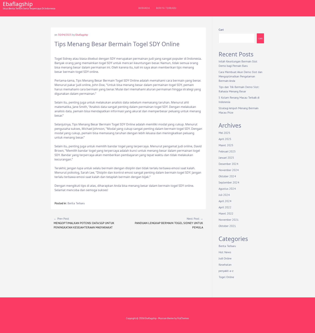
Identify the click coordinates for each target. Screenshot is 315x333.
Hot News (225, 252)
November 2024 (229, 170)
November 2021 (229, 219)
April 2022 (225, 207)
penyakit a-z (226, 271)
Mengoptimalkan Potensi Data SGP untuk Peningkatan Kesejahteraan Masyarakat (84, 223)
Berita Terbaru (166, 8)
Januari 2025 (226, 157)
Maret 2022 (226, 213)
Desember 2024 (228, 164)
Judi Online (225, 258)
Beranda (144, 8)
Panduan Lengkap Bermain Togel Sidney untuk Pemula (169, 223)
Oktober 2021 (227, 226)
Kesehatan (225, 264)
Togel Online (226, 277)
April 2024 (225, 201)
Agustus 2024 (227, 188)
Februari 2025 (227, 151)
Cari (221, 29)
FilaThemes (183, 318)
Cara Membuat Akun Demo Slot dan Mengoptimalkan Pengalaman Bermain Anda (240, 76)
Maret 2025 (226, 145)
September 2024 (229, 182)
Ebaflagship (18, 4)
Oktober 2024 (227, 176)
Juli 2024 (224, 195)
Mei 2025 (224, 133)
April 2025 (225, 139)
